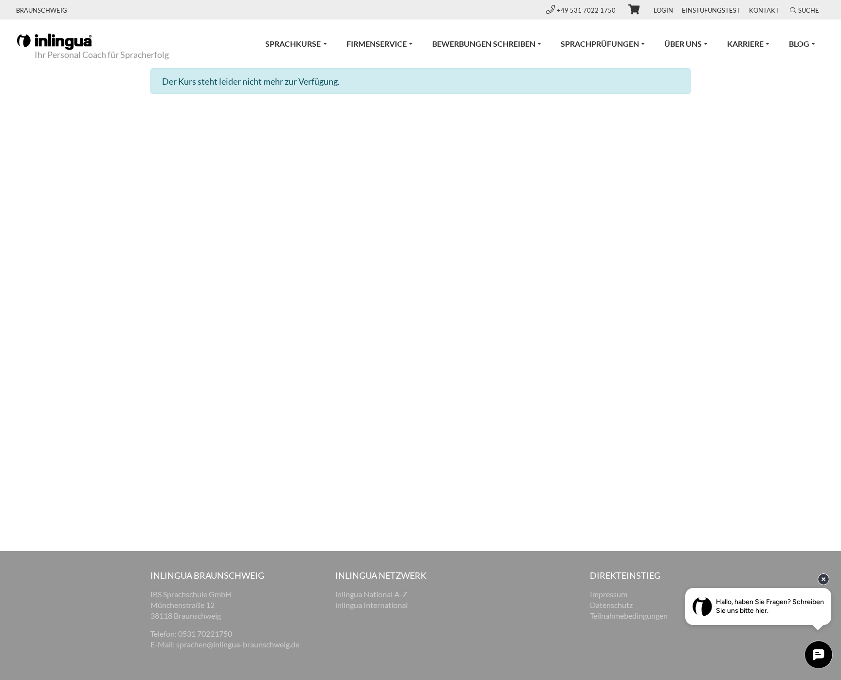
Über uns (683, 43)
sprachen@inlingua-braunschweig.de (237, 644)
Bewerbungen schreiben (483, 43)
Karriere (745, 43)
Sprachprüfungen (600, 43)
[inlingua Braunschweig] (54, 41)
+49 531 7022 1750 (587, 10)
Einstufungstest (711, 10)
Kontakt (764, 10)
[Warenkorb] (630, 11)
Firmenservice (377, 43)
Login (663, 10)
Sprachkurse (293, 43)
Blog (799, 43)
